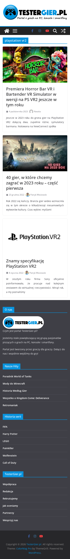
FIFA (5, 426)
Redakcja (8, 491)
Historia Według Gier (15, 390)
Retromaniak (10, 405)
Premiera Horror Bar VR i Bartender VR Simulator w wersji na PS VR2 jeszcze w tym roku (31, 97)
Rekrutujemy (10, 498)
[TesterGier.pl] (7, 31)
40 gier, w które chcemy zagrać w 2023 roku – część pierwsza (32, 183)
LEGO (6, 441)
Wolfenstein (10, 455)
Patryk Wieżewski (38, 194)
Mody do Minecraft (14, 383)
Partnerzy (8, 512)
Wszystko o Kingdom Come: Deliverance (26, 398)
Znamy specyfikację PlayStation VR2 (25, 263)
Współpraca (9, 484)
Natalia (37, 111)
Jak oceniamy (10, 505)
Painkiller (8, 448)
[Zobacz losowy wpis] (63, 31)
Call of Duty (9, 462)
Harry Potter (10, 433)
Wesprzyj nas (10, 520)
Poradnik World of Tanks (17, 376)
